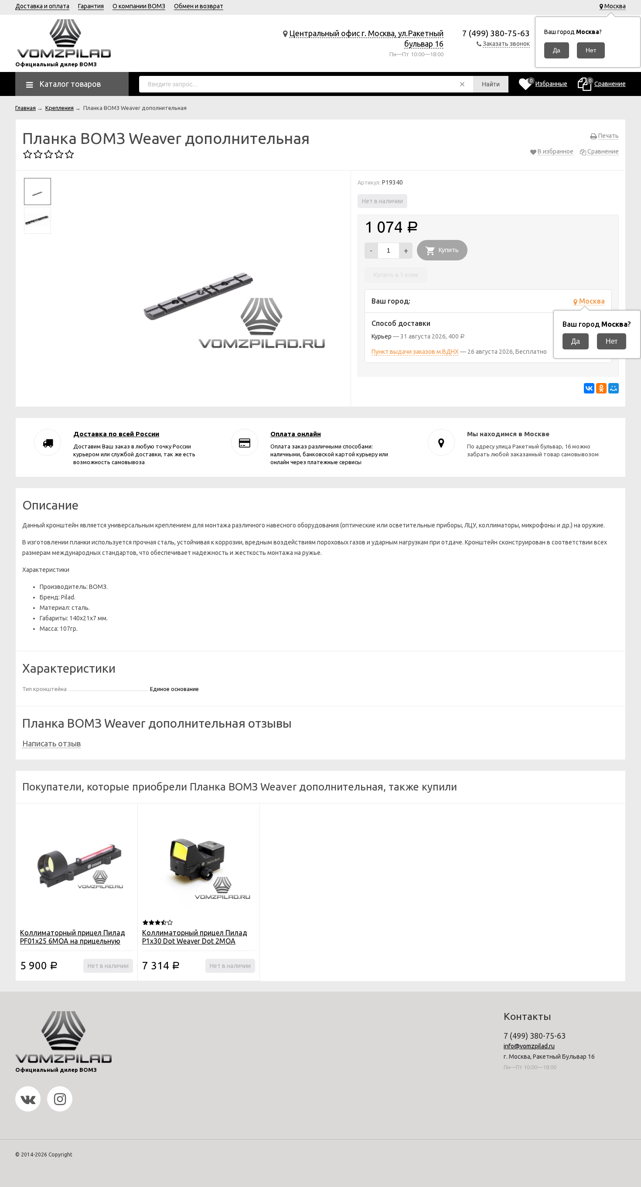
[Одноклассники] (601, 388)
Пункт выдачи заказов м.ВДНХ (415, 351)
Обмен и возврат (198, 6)
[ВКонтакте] (589, 388)
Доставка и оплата (42, 6)
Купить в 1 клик (396, 274)
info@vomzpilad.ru (529, 1046)
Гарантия (91, 6)
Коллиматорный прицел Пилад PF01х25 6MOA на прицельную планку (72, 941)
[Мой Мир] (613, 388)
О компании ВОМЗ (139, 6)
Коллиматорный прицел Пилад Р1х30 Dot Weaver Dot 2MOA (194, 937)
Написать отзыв (51, 743)
